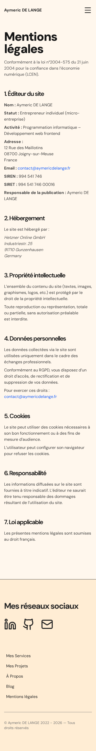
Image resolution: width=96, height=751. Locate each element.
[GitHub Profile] (29, 624)
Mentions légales (22, 696)
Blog (10, 686)
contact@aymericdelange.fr (43, 168)
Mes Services (18, 655)
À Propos (14, 676)
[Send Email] (47, 624)
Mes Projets (17, 666)
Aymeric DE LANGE (23, 10)
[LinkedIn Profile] (10, 624)
